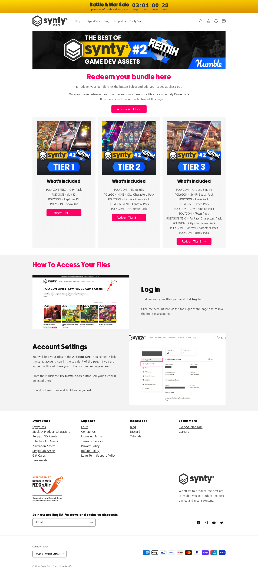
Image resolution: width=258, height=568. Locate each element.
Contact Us (88, 431)
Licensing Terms (91, 436)
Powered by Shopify (62, 566)
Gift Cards (39, 455)
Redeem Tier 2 (126, 217)
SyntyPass (39, 427)
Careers (184, 431)
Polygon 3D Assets (44, 436)
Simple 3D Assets (43, 451)
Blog (133, 427)
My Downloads (179, 94)
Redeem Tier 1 (61, 213)
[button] (78, 21)
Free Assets (40, 460)
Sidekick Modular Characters (51, 431)
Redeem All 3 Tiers (129, 109)
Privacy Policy (90, 446)
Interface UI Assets (45, 441)
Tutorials (135, 436)
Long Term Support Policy (98, 455)
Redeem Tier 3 (191, 241)
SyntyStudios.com (191, 427)
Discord (135, 431)
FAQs (84, 427)
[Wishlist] (216, 21)
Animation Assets (43, 446)
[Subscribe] (91, 522)
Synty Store (46, 566)
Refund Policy (90, 451)
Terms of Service (92, 441)
